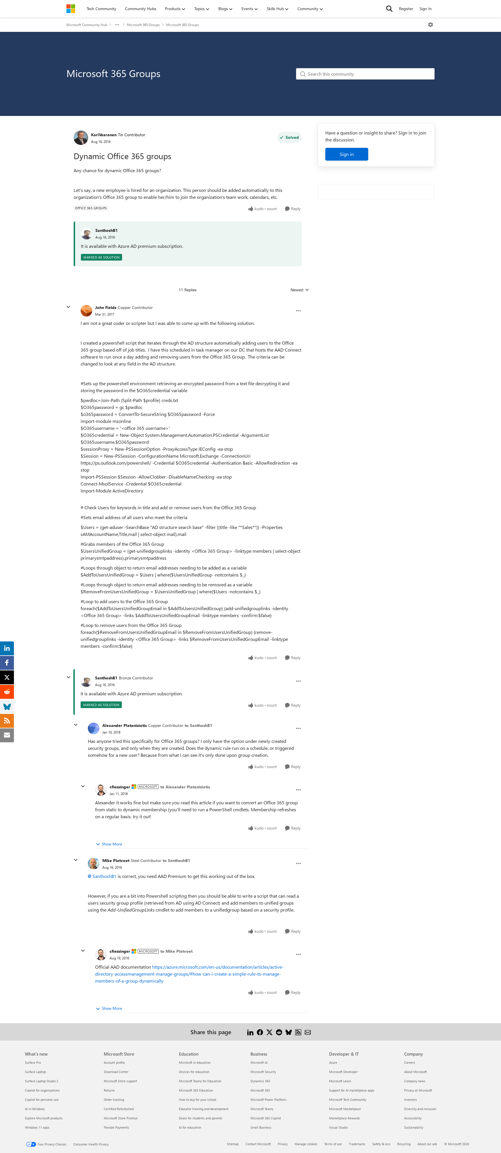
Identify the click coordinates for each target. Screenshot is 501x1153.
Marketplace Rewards (344, 1118)
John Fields (105, 307)
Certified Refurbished (119, 1109)
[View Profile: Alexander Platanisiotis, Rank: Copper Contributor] (93, 728)
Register (406, 8)
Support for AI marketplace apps (351, 1090)
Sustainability (413, 1127)
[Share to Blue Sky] (289, 1032)
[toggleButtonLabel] (430, 25)
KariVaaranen (104, 134)
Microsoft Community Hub (86, 24)
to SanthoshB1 (198, 725)
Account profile (114, 1062)
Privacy (283, 1144)
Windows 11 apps (37, 1127)
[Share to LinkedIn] (250, 1032)
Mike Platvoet (115, 860)
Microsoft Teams (262, 1109)
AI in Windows (35, 1109)
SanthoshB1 (106, 230)
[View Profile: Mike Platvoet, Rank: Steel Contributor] (93, 863)
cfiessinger (120, 787)
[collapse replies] (68, 306)
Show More (112, 844)
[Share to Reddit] (279, 1032)
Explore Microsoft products (44, 1118)
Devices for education (194, 1072)
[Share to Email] (308, 1032)
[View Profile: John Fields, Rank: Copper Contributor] (86, 311)
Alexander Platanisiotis (124, 725)
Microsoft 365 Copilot (266, 1118)
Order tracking (114, 1099)
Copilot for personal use (42, 1099)
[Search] (389, 8)
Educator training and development (203, 1109)
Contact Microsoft (258, 1144)
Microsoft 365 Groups (143, 24)
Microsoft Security (263, 1072)
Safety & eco (381, 1144)
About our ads (427, 1144)
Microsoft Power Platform (268, 1099)
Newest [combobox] (300, 290)
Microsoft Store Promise (121, 1118)
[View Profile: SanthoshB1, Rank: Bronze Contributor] (86, 681)
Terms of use (333, 1144)
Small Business (261, 1127)
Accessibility (413, 1118)
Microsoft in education (194, 1062)
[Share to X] (269, 1032)
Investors (410, 1099)
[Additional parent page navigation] (117, 25)
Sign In (426, 8)
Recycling (404, 1144)
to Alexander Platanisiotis (185, 787)
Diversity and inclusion (420, 1109)
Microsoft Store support (120, 1081)
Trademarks (357, 1144)
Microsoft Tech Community (347, 1099)
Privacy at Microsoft (418, 1090)
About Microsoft (415, 1072)
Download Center (116, 1072)
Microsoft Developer (343, 1072)
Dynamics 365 (260, 1081)
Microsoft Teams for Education (200, 1081)
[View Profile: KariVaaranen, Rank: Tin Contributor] (81, 137)
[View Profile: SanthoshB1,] (86, 233)
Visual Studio (338, 1127)
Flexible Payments (116, 1127)
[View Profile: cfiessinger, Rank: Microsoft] (101, 790)
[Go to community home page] (70, 8)
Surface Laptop (35, 1072)
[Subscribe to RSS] (298, 1032)
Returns (109, 1090)
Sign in (347, 154)
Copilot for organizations (42, 1090)
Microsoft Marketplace (345, 1109)
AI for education (190, 1127)
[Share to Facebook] (260, 1032)
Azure (333, 1062)
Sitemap (233, 1144)
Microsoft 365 (260, 1090)
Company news (414, 1081)
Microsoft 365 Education (196, 1090)
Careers (409, 1062)
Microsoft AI (259, 1062)
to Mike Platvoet (176, 951)
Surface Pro (33, 1062)
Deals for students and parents (200, 1118)
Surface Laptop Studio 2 (41, 1081)
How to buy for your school (197, 1099)
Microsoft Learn (340, 1081)
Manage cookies (306, 1144)
